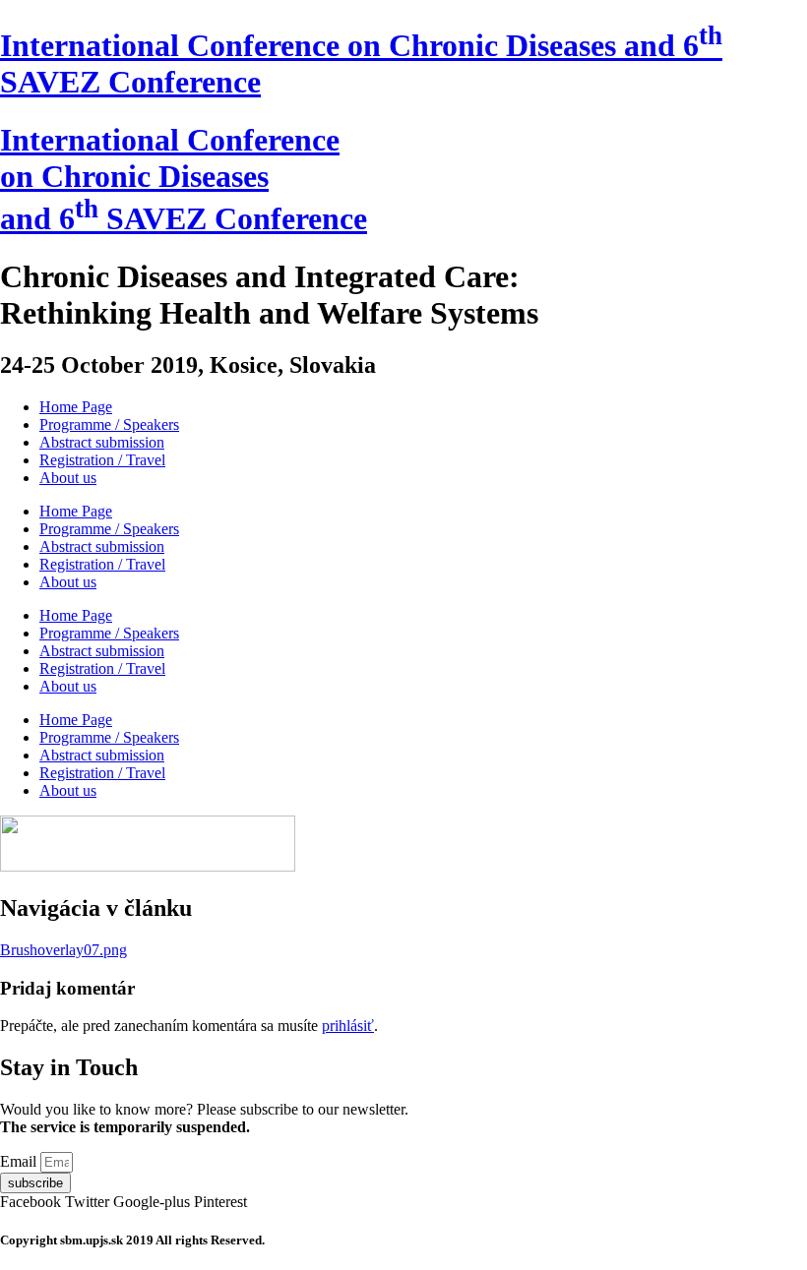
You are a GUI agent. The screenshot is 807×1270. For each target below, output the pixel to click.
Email (20, 1161)
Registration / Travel (102, 460)
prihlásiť (348, 1025)
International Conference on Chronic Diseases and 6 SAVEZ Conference (183, 179)
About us (67, 477)
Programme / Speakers (109, 424)
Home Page (75, 406)
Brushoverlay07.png (63, 949)
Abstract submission (101, 442)
